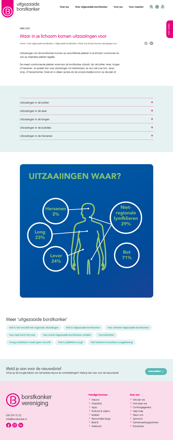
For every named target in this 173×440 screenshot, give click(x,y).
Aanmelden (154, 371)
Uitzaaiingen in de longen (35, 119)
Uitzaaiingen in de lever (33, 110)
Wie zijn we (139, 399)
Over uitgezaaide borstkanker (91, 7)
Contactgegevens (142, 407)
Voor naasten (136, 7)
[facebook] (8, 425)
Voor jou (118, 7)
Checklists (97, 403)
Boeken (95, 414)
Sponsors (138, 418)
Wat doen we (140, 403)
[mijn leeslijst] (162, 8)
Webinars (97, 426)
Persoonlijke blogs (101, 418)
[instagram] (14, 425)
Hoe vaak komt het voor (22, 335)
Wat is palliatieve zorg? (70, 342)
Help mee (138, 410)
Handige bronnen (98, 395)
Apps (94, 407)
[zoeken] (151, 8)
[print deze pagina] (151, 43)
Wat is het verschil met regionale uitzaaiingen (34, 328)
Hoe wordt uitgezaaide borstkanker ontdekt (67, 335)
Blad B (95, 422)
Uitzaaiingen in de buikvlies (35, 127)
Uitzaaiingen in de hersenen (36, 135)
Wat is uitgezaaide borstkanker (83, 328)
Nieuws (95, 399)
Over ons (135, 395)
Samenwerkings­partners (146, 422)
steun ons (169, 29)
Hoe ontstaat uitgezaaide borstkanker (128, 328)
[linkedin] (20, 425)
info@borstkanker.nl (16, 418)
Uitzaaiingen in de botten (34, 102)
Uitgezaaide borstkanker (66, 43)
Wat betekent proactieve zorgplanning (112, 342)
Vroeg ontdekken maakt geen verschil (30, 342)
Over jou (64, 7)
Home (22, 43)
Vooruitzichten (106, 335)
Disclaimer (138, 426)
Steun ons (138, 414)
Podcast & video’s (101, 410)
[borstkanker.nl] (42, 400)
